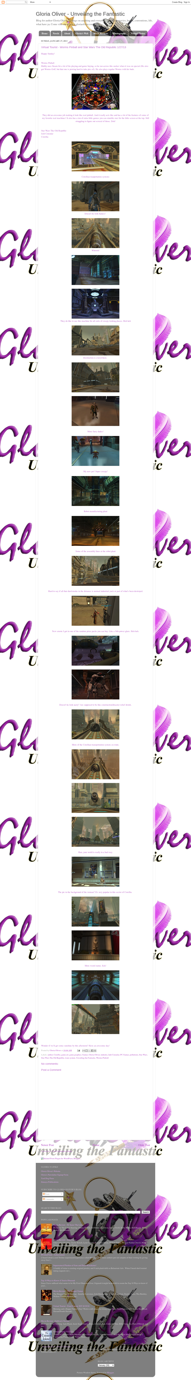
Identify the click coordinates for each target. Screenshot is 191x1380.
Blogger (110, 1372)
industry (104, 1054)
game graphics (75, 1054)
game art (64, 1054)
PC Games (124, 1054)
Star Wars (143, 1054)
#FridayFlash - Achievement (53, 1254)
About (67, 33)
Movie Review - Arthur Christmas (57, 1346)
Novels (56, 33)
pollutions (134, 1054)
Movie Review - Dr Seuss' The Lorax (68, 1224)
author (50, 1054)
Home (45, 33)
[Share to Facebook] (92, 1050)
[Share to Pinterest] (95, 1050)
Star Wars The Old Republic (52, 1057)
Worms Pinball (102, 1057)
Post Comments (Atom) (62, 1151)
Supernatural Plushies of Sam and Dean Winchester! (75, 1265)
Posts (47, 1194)
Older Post (144, 1145)
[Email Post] (78, 1050)
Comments (49, 1199)
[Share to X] (89, 1050)
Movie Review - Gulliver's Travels (55, 1321)
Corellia (57, 1054)
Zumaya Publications (49, 1182)
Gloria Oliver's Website (50, 1171)
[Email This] (83, 1050)
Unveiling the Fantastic (85, 1057)
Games (85, 1054)
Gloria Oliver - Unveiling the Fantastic (80, 14)
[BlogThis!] (86, 1050)
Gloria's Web (81, 33)
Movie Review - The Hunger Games (68, 1291)
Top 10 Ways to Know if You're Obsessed (58, 1280)
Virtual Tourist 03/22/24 (63, 1331)
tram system (70, 1057)
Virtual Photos (138, 33)
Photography (119, 33)
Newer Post (47, 1145)
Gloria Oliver (94, 1054)
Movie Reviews (100, 33)
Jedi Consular (113, 1054)
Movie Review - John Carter (65, 1239)
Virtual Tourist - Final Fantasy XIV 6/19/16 (71, 1306)
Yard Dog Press (47, 1178)
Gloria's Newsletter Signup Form (54, 1174)
